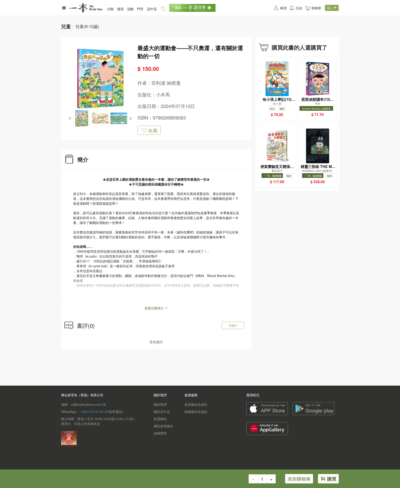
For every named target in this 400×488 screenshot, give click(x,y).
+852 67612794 (91, 411)
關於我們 (160, 404)
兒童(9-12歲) (87, 26)
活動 (130, 8)
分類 (110, 8)
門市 (140, 8)
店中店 (152, 8)
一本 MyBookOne (86, 8)
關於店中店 (162, 411)
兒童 (66, 26)
